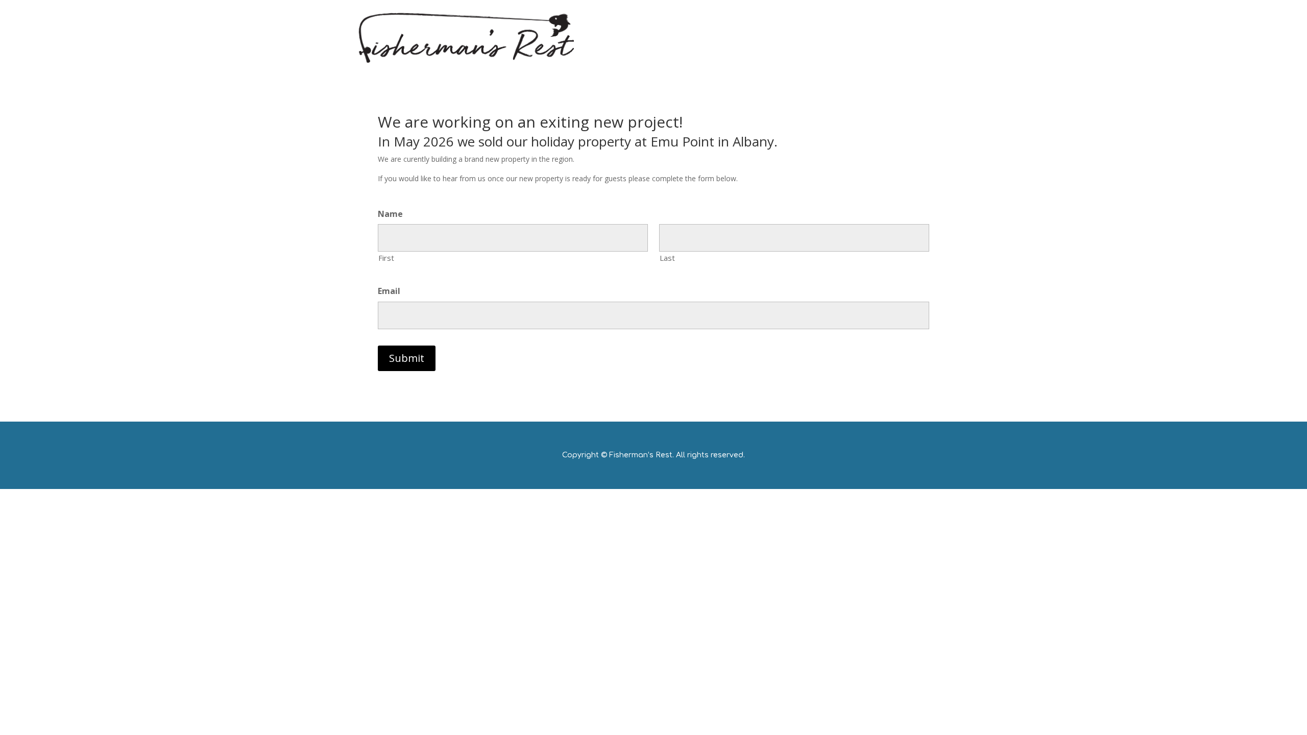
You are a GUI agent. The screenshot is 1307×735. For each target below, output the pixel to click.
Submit (406, 358)
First (386, 258)
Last (667, 258)
